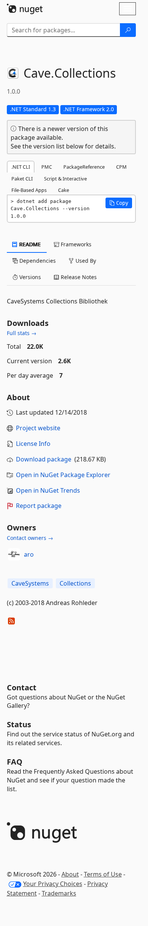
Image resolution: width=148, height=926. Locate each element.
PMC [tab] (46, 166)
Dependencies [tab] (37, 260)
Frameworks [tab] (75, 244)
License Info (33, 443)
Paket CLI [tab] (22, 178)
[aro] (14, 554)
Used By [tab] (85, 260)
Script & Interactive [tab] (65, 178)
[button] (118, 203)
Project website (38, 428)
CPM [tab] (121, 166)
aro (29, 554)
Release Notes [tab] (78, 277)
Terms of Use (103, 874)
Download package (43, 459)
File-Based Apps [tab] (29, 190)
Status (19, 724)
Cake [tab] (63, 190)
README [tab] (29, 244)
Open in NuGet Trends (48, 490)
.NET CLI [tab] (20, 166)
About (70, 874)
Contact (21, 687)
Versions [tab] (29, 277)
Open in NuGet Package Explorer (63, 475)
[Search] (128, 30)
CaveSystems (30, 583)
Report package (38, 505)
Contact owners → (30, 537)
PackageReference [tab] (84, 166)
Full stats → (21, 333)
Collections (75, 583)
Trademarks (59, 893)
